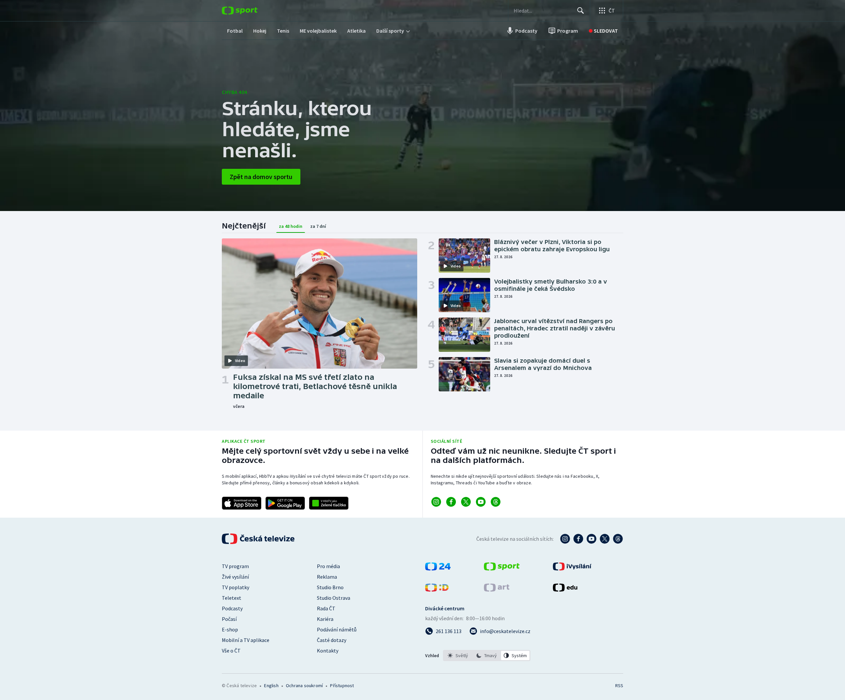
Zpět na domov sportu (261, 176)
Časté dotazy (331, 640)
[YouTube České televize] (591, 538)
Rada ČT (326, 608)
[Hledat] (581, 10)
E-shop (230, 629)
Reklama (327, 576)
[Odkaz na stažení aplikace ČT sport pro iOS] (241, 503)
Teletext (231, 597)
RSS (619, 685)
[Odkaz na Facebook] (451, 502)
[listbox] (486, 655)
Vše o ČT (231, 650)
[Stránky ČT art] (496, 589)
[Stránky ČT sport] (502, 568)
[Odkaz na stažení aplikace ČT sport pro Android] (285, 503)
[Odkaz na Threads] (495, 502)
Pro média (328, 566)
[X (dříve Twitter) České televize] (604, 538)
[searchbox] (542, 10)
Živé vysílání (235, 576)
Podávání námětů (336, 629)
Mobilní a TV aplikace (245, 640)
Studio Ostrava (333, 597)
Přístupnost (342, 685)
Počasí (229, 619)
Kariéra (325, 619)
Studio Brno (330, 587)
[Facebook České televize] (578, 538)
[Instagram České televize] (565, 538)
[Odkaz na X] (465, 502)
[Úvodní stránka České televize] (259, 538)
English (271, 685)
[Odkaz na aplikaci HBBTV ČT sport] (329, 503)
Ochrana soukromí (304, 685)
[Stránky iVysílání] (572, 568)
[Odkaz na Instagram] (436, 502)
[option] (458, 655)
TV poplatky (235, 587)
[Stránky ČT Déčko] (437, 589)
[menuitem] (235, 30)
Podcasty (232, 608)
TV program (235, 566)
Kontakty (327, 650)
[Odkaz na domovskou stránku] (249, 11)
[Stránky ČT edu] (565, 589)
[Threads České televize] (618, 538)
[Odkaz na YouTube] (480, 502)
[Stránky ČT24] (438, 568)
